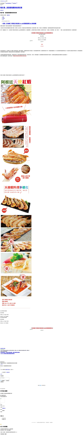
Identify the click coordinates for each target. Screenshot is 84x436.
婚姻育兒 (8, 15)
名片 (3, 19)
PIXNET (35, 422)
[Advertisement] (42, 65)
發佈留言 (2, 381)
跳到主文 (2, 10)
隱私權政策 (47, 422)
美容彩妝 (8, 372)
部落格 (3, 18)
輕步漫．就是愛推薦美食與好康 (11, 7)
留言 (8, 369)
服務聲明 (51, 422)
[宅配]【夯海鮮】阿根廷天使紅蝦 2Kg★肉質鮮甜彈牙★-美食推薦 (19, 23)
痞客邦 (6, 369)
